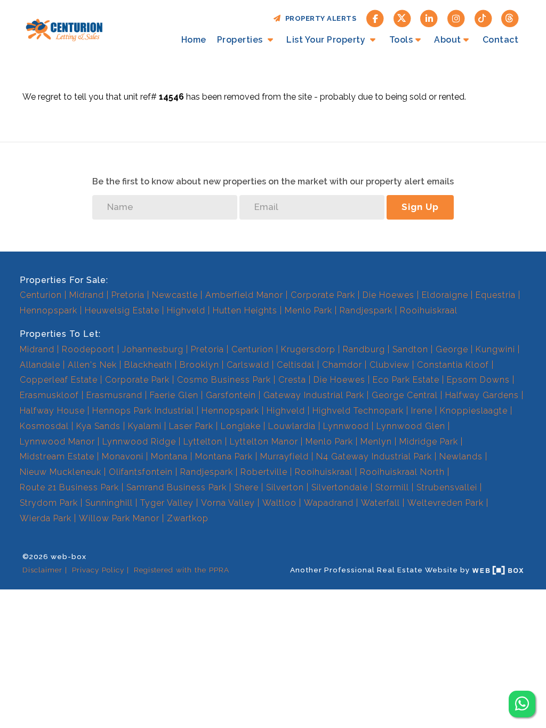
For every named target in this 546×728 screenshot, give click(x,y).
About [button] (447, 40)
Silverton (285, 487)
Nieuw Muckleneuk (60, 472)
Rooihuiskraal (428, 310)
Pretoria (127, 295)
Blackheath (148, 365)
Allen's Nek (92, 365)
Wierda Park (45, 518)
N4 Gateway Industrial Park (374, 456)
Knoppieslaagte (474, 411)
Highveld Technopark (358, 411)
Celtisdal (296, 365)
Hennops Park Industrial (143, 411)
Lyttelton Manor (264, 441)
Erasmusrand (114, 395)
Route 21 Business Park (69, 487)
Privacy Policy (98, 569)
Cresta (292, 380)
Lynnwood (346, 426)
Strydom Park (49, 503)
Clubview (390, 365)
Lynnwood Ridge (139, 441)
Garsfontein (231, 395)
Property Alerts (319, 18)
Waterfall (380, 503)
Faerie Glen (174, 395)
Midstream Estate (57, 456)
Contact (501, 40)
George (452, 349)
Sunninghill (109, 503)
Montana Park (224, 456)
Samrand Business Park (176, 487)
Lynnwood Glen (410, 426)
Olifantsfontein (141, 472)
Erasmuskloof (49, 395)
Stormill (392, 487)
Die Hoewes (388, 295)
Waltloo (279, 503)
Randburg (364, 349)
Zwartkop (187, 518)
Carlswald (248, 365)
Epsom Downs (478, 380)
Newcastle (175, 295)
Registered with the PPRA (181, 569)
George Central (405, 395)
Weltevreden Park (445, 503)
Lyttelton (202, 441)
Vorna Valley (228, 503)
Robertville (263, 472)
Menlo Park (308, 310)
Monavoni (122, 456)
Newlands (461, 456)
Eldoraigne (445, 295)
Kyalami (145, 426)
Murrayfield (284, 456)
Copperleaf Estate (59, 380)
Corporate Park (323, 295)
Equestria (496, 295)
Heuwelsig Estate (122, 310)
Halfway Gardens (482, 395)
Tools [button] (401, 40)
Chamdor (342, 365)
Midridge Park (428, 441)
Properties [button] (241, 40)
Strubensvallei (446, 487)
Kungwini (495, 349)
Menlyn (376, 441)
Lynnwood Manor (57, 441)
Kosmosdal (44, 426)
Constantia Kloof (453, 365)
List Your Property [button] (327, 40)
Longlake (241, 426)
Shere (246, 487)
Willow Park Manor (119, 518)
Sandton (410, 349)
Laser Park (191, 426)
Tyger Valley (167, 503)
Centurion (41, 295)
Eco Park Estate (406, 380)
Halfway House (52, 411)
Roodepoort (88, 349)
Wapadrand (329, 503)
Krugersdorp (308, 349)
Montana (169, 456)
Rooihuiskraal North (402, 472)
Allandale (40, 365)
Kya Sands (98, 426)
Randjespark (366, 310)
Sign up (420, 206)
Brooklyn (199, 365)
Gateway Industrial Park (313, 395)
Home (193, 40)
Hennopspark (48, 310)
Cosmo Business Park (224, 380)
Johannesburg (152, 349)
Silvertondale (339, 487)
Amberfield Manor (244, 295)
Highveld (186, 310)
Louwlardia (292, 426)
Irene (421, 411)
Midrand (86, 295)
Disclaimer (42, 569)
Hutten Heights (245, 310)
